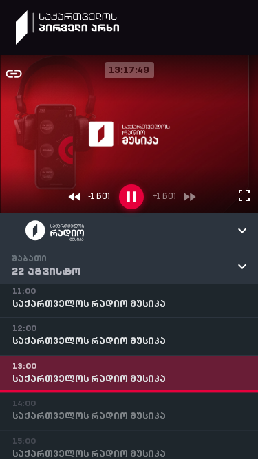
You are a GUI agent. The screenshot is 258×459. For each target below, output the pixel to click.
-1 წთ (99, 197)
